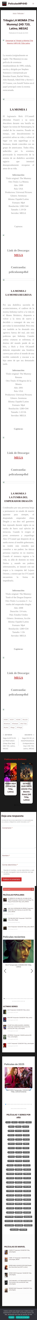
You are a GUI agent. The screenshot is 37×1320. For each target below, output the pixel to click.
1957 (18, 1135)
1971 (18, 1152)
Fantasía (15, 723)
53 (8, 1122)
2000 (27, 1191)
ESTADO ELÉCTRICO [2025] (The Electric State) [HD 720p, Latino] (26, 791)
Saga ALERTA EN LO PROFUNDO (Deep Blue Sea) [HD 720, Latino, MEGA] (9, 742)
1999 (6, 719)
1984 (18, 1169)
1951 (25, 1126)
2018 (28, 1217)
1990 (18, 1178)
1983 (10, 1169)
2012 (27, 1208)
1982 (26, 1165)
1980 (10, 1165)
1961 (18, 1139)
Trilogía (19, 727)
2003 (27, 1195)
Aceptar (11, 1317)
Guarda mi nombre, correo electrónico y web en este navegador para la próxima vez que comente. (19, 872)
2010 (10, 1208)
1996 (18, 1187)
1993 (18, 1182)
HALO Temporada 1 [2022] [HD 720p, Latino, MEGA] (21, 926)
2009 (27, 1204)
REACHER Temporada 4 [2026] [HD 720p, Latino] (19, 1017)
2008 (18, 719)
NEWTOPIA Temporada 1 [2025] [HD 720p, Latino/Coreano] (18, 1091)
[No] (35, 1314)
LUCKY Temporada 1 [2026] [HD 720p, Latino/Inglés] (20, 1043)
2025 (14, 1229)
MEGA (18, 255)
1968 (26, 1148)
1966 (11, 1148)
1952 (11, 1131)
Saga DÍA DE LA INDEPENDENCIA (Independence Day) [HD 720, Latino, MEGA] (27, 742)
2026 (23, 1229)
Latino (6, 727)
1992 (10, 1182)
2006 (27, 1199)
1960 (11, 1139)
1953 (18, 1131)
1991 (27, 1178)
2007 (10, 1204)
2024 (28, 1225)
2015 (27, 1212)
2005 (18, 1199)
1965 (26, 1144)
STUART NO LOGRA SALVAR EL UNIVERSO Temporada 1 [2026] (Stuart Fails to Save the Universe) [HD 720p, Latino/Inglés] (18, 1026)
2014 (18, 1212)
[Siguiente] (29, 783)
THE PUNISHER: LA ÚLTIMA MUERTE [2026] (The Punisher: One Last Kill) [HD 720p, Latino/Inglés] (20, 1282)
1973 (26, 1152)
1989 (10, 1178)
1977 (11, 1161)
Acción (25, 719)
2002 (18, 1195)
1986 (10, 1174)
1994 (27, 1182)
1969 (11, 1152)
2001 (12, 719)
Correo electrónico (10, 865)
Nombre (6, 855)
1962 (26, 1139)
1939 (22, 1122)
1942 (11, 1126)
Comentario (7, 828)
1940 (29, 1122)
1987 (18, 1174)
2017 (19, 1217)
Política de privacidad (22, 1317)
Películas (18, 16)
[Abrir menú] (33, 3)
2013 (10, 1212)
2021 (28, 1221)
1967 (19, 1148)
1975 (19, 1156)
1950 (18, 1126)
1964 (19, 1144)
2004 (10, 1199)
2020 (18, 1221)
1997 (27, 1187)
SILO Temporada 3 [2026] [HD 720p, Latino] (18, 966)
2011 (18, 1208)
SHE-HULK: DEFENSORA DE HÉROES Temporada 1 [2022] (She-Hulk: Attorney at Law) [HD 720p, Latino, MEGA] (21, 910)
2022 (9, 1225)
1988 (27, 1174)
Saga (12, 727)
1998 (10, 1191)
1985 (27, 1169)
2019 (9, 1221)
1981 (18, 1165)
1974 (11, 1156)
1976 (26, 1156)
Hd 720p (23, 723)
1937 (15, 1122)
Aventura (7, 723)
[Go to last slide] (7, 783)
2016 (9, 1217)
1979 (26, 1161)
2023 (19, 1225)
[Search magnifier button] (32, 889)
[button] (32, 971)
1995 (10, 1187)
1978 (18, 1161)
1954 (26, 1131)
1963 (11, 1144)
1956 (11, 1135)
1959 (26, 1135)
